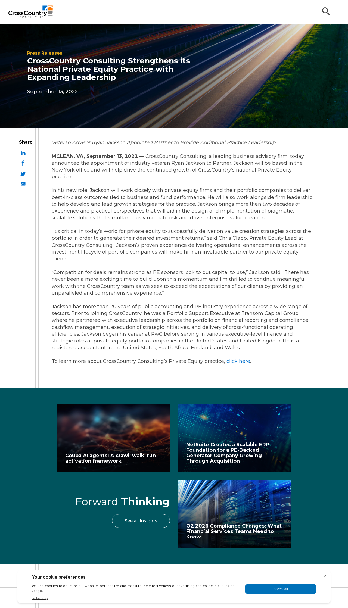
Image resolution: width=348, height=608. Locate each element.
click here (238, 361)
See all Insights (141, 520)
